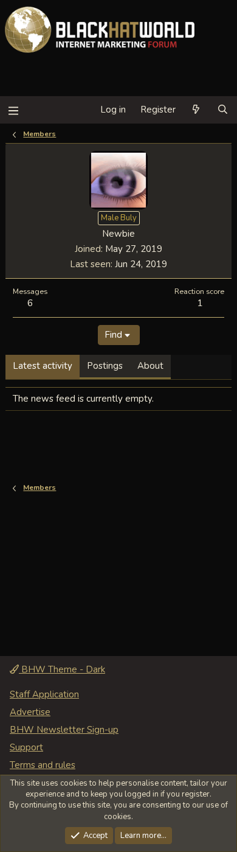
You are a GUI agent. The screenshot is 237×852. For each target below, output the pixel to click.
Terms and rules (42, 765)
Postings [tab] (105, 366)
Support (26, 747)
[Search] (223, 110)
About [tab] (150, 366)
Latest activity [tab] (42, 366)
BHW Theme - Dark (62, 669)
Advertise (30, 712)
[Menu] (13, 110)
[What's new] (196, 110)
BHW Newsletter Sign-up (64, 730)
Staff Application (44, 694)
